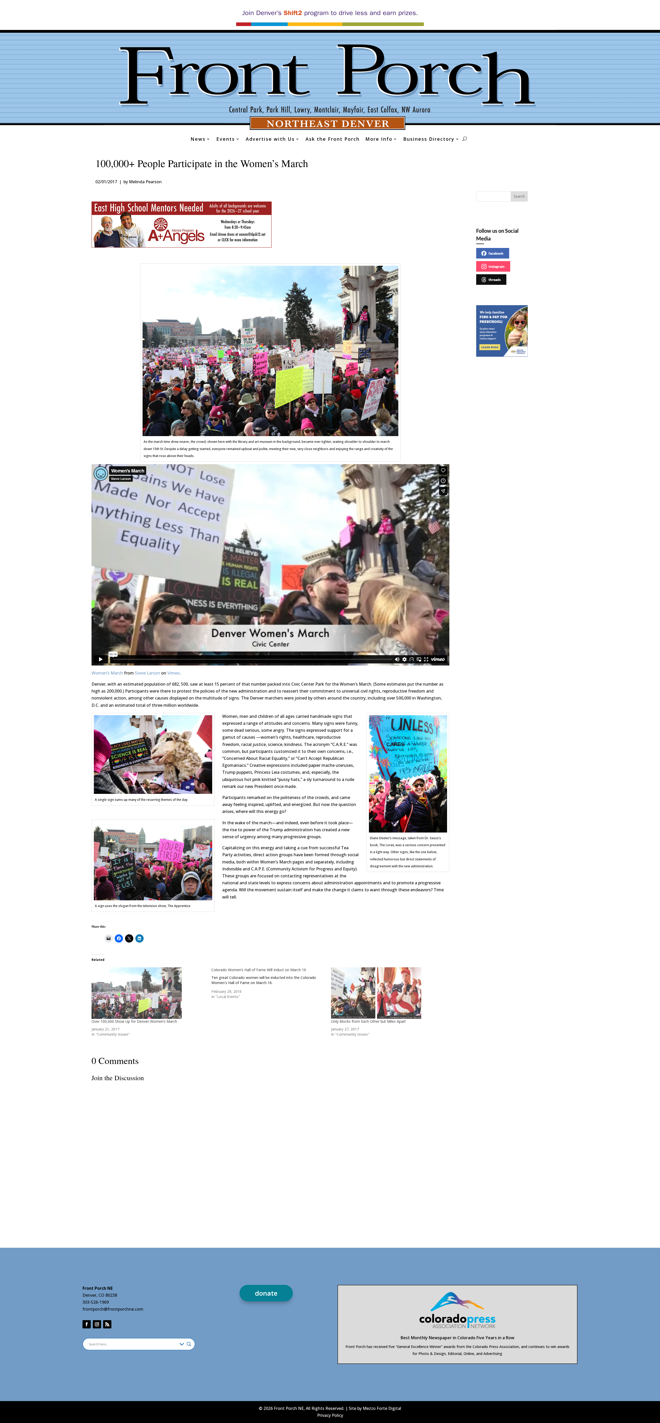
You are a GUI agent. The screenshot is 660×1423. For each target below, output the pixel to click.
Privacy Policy (330, 1415)
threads (495, 279)
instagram (497, 266)
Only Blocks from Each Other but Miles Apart (368, 1021)
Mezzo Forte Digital (382, 1408)
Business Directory (429, 139)
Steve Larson (147, 673)
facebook (496, 253)
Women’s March (107, 673)
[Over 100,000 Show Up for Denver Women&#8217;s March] (149, 993)
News (198, 139)
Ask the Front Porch (333, 139)
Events (225, 139)
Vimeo (173, 673)
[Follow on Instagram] (97, 1324)
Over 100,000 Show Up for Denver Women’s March (134, 1021)
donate (266, 1293)
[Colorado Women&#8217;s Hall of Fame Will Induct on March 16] (271, 983)
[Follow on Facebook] (86, 1324)
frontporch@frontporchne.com (112, 1309)
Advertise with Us (270, 139)
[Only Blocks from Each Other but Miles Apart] (388, 993)
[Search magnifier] (189, 1344)
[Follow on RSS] (107, 1324)
